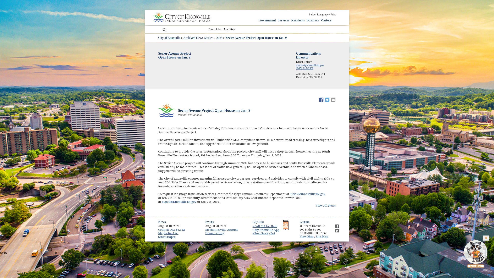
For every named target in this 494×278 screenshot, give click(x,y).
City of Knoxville (169, 37)
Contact (304, 221)
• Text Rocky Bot (264, 233)
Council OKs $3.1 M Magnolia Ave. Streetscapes (171, 233)
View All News (326, 205)
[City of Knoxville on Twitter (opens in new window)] (335, 229)
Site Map (322, 236)
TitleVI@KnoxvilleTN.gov (307, 194)
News (162, 221)
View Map (307, 236)
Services (283, 20)
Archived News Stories (198, 37)
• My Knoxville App (266, 230)
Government (267, 20)
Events (209, 221)
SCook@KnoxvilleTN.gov (179, 201)
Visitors (326, 20)
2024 (219, 37)
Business (312, 20)
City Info (258, 221)
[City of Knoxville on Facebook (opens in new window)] (335, 224)
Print (333, 14)
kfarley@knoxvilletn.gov (310, 65)
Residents (298, 20)
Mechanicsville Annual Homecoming (221, 231)
